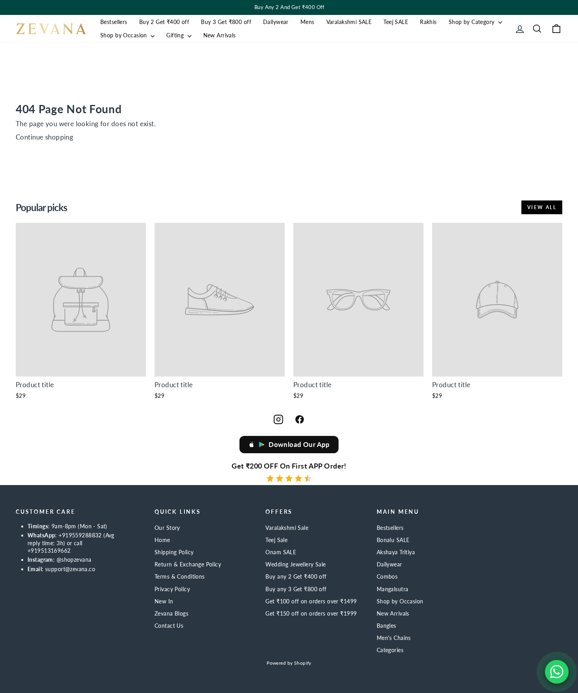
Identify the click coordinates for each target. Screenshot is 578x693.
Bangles (386, 625)
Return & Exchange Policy (188, 564)
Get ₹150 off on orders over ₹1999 (311, 613)
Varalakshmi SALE (349, 21)
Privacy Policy (172, 589)
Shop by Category (472, 21)
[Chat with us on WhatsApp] (557, 672)
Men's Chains (394, 637)
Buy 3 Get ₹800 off (226, 21)
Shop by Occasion (124, 35)
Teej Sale (276, 540)
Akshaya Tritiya (396, 552)
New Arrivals (219, 35)
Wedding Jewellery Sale (295, 564)
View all (541, 207)
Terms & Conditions (180, 576)
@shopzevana (74, 559)
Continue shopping (44, 137)
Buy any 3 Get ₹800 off (295, 589)
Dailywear (276, 21)
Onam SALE (280, 552)
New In (164, 601)
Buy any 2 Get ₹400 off (295, 576)
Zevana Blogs (171, 613)
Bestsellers (113, 21)
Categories (390, 650)
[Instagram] (278, 419)
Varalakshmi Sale (286, 527)
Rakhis (428, 21)
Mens (307, 21)
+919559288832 (80, 535)
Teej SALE (395, 21)
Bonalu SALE (393, 540)
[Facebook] (299, 419)
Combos (387, 576)
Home (162, 540)
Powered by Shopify (289, 663)
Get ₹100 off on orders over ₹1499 (311, 601)
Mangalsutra (393, 589)
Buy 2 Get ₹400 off (164, 21)
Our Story (167, 527)
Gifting (175, 35)
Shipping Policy (174, 552)
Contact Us (169, 625)
